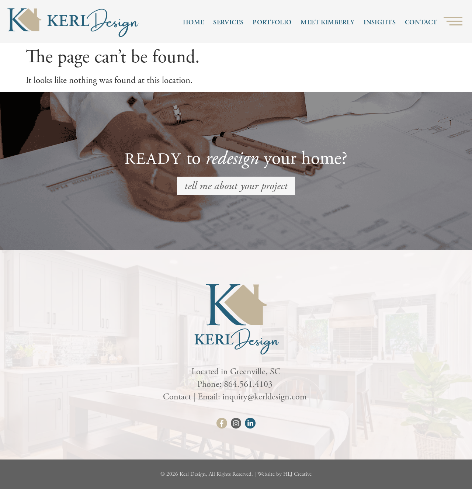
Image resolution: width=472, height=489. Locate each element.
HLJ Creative (297, 474)
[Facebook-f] (221, 423)
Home (193, 22)
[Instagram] (236, 423)
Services (228, 22)
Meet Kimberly (327, 22)
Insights (380, 22)
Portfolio (272, 22)
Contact (421, 22)
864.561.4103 (249, 384)
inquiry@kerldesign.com (265, 396)
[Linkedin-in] (250, 423)
